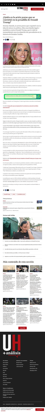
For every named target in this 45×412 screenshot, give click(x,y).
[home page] (22, 9)
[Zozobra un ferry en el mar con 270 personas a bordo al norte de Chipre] (39, 201)
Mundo (4, 14)
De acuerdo (40, 409)
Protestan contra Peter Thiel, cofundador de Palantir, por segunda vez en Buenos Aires (9, 309)
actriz (14, 194)
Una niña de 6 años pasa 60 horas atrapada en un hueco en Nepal (22, 309)
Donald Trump (7, 194)
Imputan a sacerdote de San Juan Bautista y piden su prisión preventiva (20, 256)
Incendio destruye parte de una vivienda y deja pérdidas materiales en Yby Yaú (21, 249)
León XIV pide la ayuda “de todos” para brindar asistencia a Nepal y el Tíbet (22, 277)
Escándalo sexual (21, 194)
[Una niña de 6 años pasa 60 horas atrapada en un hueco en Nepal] (22, 301)
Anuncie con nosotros (21, 360)
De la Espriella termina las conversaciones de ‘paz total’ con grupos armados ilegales (35, 277)
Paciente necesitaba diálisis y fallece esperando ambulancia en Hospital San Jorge (22, 241)
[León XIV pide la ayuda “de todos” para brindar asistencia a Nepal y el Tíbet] (22, 268)
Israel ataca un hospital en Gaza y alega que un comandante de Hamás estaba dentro (35, 310)
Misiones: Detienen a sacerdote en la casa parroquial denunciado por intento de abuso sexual (23, 245)
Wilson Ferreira (15, 210)
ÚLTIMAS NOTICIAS (37, 9)
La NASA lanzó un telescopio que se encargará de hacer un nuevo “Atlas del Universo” (9, 277)
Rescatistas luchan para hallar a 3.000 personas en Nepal (17, 252)
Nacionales (5, 206)
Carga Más (22, 328)
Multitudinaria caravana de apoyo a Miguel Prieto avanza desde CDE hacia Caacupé (18, 209)
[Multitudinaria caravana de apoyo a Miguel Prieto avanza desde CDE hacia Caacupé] (39, 207)
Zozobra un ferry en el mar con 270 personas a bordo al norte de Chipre (18, 202)
